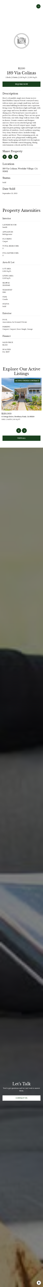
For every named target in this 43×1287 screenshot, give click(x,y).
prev (18, 430)
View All (21, 438)
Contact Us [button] (21, 1098)
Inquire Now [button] (21, 84)
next (24, 430)
